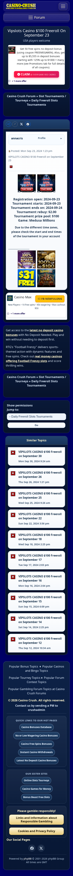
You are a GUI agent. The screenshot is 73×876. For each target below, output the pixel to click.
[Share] (8, 124)
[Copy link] (15, 124)
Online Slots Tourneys (36, 780)
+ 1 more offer (19, 81)
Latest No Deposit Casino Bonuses (37, 760)
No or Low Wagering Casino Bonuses (36, 735)
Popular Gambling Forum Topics (30, 689)
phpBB (28, 858)
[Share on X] (21, 124)
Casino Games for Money (36, 788)
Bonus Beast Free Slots (36, 797)
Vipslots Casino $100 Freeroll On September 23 (37, 33)
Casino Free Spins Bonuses (36, 743)
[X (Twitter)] (41, 848)
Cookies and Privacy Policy (36, 831)
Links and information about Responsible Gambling (36, 819)
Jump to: (13, 410)
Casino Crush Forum (21, 96)
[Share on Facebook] (28, 124)
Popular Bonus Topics (23, 666)
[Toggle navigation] (63, 6)
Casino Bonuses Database (36, 727)
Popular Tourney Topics (24, 678)
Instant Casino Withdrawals (36, 752)
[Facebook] (31, 848)
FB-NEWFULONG (51, 298)
